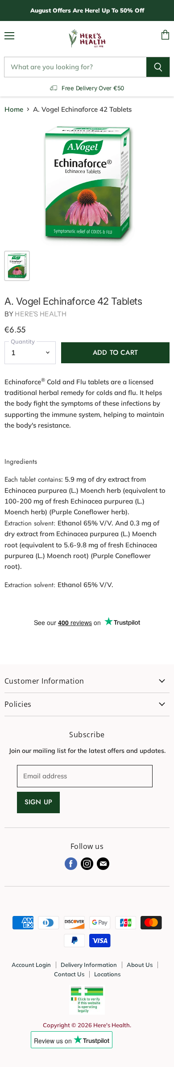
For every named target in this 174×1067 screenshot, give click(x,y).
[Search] (158, 67)
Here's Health (40, 314)
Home (13, 109)
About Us (140, 964)
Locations (107, 974)
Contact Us (69, 974)
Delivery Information (89, 964)
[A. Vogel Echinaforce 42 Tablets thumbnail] (17, 266)
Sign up (38, 802)
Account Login (31, 964)
